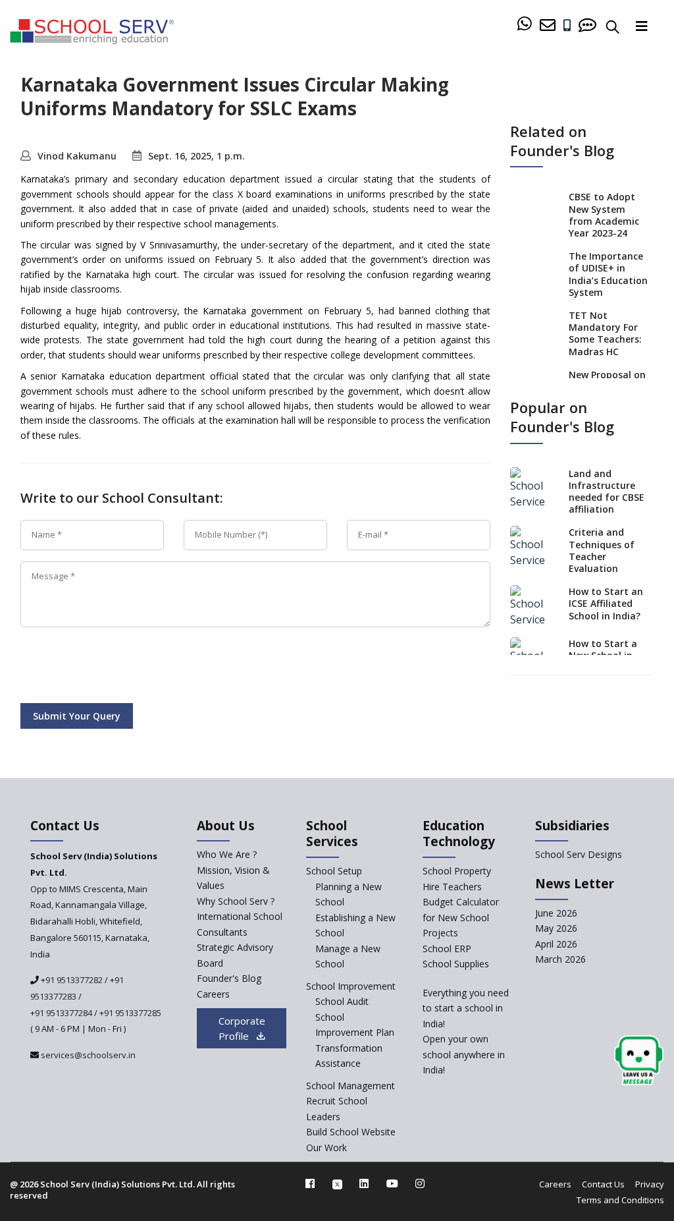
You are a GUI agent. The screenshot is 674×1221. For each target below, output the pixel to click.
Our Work (326, 1147)
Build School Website (351, 1131)
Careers (213, 994)
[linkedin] (364, 1183)
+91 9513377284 (61, 1013)
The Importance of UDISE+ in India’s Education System (608, 274)
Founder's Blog (229, 978)
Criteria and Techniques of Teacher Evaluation (602, 550)
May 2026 (556, 928)
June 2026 (556, 913)
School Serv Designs (578, 854)
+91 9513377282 (71, 980)
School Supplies (456, 963)
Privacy (649, 1184)
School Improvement (351, 986)
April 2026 (556, 944)
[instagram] (420, 1183)
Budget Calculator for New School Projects (461, 917)
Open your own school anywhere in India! (464, 1054)
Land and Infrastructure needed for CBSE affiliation (606, 491)
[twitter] (337, 1183)
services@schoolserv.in (87, 1055)
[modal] (638, 1061)
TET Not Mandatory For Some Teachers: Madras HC (605, 333)
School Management (350, 1085)
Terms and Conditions (620, 1200)
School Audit (342, 1001)
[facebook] (310, 1183)
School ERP (447, 948)
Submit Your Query (76, 716)
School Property (457, 871)
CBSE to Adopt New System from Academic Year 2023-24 (604, 214)
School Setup (334, 871)
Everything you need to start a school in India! (466, 1008)
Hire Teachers (452, 886)
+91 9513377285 (130, 1013)
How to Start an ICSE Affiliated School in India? (606, 603)
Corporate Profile (242, 1028)
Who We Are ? (227, 854)
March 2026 (560, 959)
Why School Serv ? (235, 901)
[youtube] (392, 1183)
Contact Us (603, 1184)
